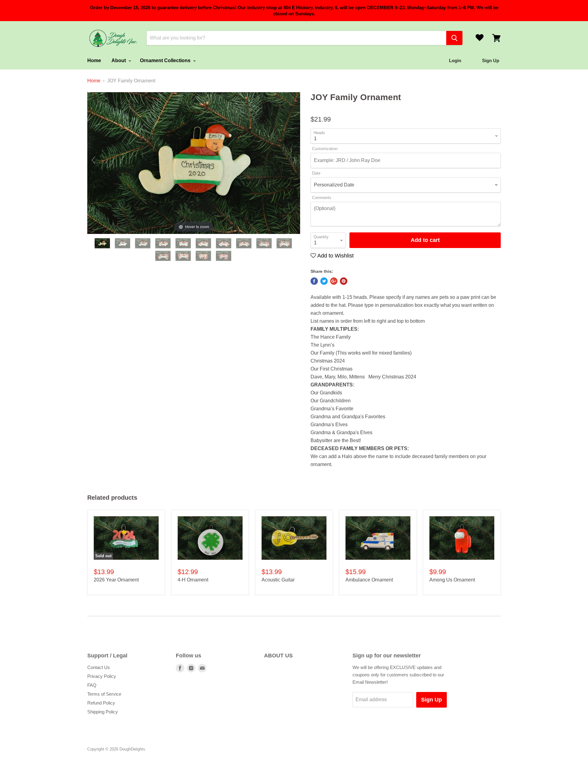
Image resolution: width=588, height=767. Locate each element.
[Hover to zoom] (193, 162)
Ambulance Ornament (369, 579)
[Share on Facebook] (314, 281)
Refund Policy (101, 702)
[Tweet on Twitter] (324, 281)
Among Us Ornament (452, 579)
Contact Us (98, 667)
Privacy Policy (101, 676)
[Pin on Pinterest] (343, 281)
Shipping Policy (102, 711)
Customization (324, 149)
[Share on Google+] (333, 281)
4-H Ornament (193, 579)
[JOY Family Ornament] (103, 243)
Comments (321, 198)
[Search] (454, 38)
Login (455, 60)
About (119, 60)
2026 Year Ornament (116, 579)
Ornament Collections (166, 60)
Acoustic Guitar (278, 579)
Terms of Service (104, 694)
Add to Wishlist (335, 256)
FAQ (91, 685)
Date (316, 173)
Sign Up (431, 700)
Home (94, 60)
